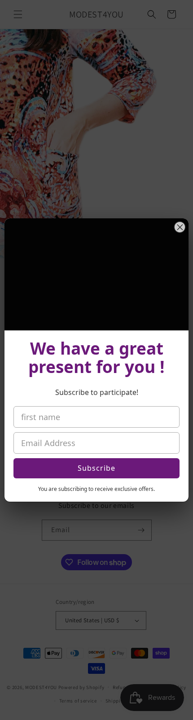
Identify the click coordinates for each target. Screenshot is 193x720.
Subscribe (96, 468)
